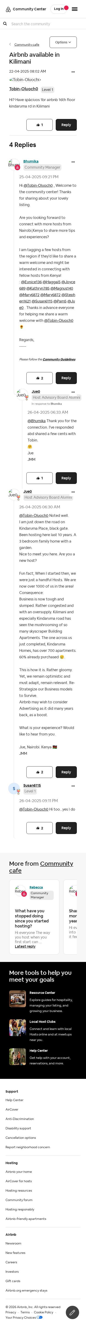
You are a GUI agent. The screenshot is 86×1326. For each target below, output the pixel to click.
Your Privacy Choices (21, 1317)
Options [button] (61, 42)
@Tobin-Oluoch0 (38, 185)
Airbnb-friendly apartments (26, 1219)
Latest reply (25, 946)
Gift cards (13, 1281)
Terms (25, 1312)
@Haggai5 (52, 282)
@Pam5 (60, 301)
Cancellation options (21, 1137)
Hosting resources (19, 1190)
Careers (11, 1262)
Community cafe (26, 44)
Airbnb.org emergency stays (26, 1290)
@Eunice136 (31, 282)
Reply (66, 124)
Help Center (14, 1100)
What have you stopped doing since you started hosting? (32, 918)
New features (15, 1253)
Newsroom (13, 1243)
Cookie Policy (43, 1312)
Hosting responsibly (20, 1209)
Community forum (19, 1200)
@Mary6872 (29, 295)
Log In (59, 9)
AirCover (12, 1109)
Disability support (18, 1128)
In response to (47, 403)
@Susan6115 (42, 301)
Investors (12, 1271)
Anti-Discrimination (20, 1119)
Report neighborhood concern (28, 1147)
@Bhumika (37, 421)
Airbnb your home (19, 1171)
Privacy (11, 1312)
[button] (73, 72)
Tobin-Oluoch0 (23, 88)
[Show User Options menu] (74, 9)
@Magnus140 (61, 288)
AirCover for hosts (19, 1181)
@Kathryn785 (38, 288)
